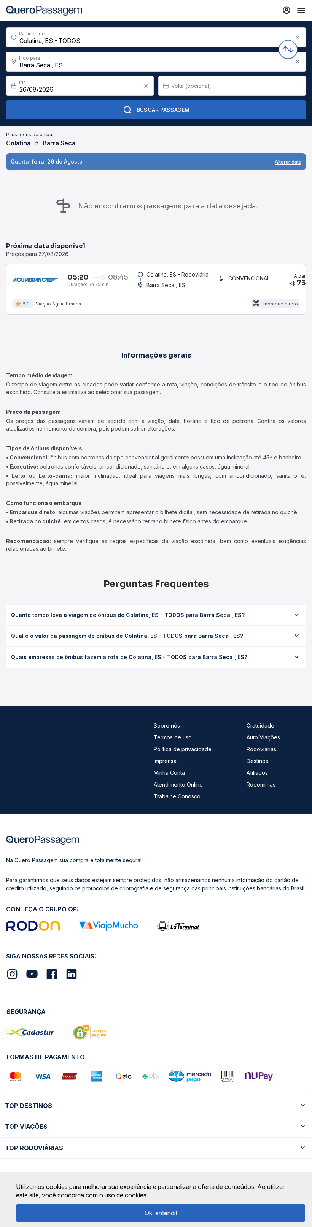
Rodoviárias (261, 749)
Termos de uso (173, 737)
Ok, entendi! (161, 1213)
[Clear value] (146, 86)
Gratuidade (260, 725)
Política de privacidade (183, 749)
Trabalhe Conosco (177, 796)
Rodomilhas (261, 784)
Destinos (257, 761)
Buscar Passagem (163, 109)
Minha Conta (169, 772)
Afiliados (257, 772)
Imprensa (165, 761)
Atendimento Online (178, 784)
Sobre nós (167, 725)
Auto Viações (263, 737)
